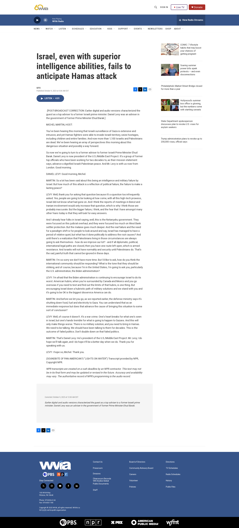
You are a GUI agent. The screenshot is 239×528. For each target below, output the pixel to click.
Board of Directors (137, 462)
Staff (95, 490)
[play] (37, 20)
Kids (109, 29)
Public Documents (101, 484)
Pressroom (98, 468)
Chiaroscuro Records (102, 479)
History (169, 481)
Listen (62, 29)
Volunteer (133, 481)
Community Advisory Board (141, 468)
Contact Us (97, 462)
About (177, 29)
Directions (170, 462)
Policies (132, 487)
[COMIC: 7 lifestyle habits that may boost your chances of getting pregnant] (170, 49)
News (37, 29)
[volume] (45, 20)
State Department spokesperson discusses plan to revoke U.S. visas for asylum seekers (180, 124)
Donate (198, 7)
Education (96, 29)
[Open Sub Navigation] (42, 29)
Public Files (170, 487)
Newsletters (155, 29)
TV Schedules (172, 468)
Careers (132, 474)
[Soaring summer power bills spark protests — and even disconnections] (170, 70)
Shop (168, 29)
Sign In (164, 7)
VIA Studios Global (101, 481)
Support (123, 29)
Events (138, 29)
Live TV (180, 7)
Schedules (78, 29)
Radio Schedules (173, 474)
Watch (49, 29)
